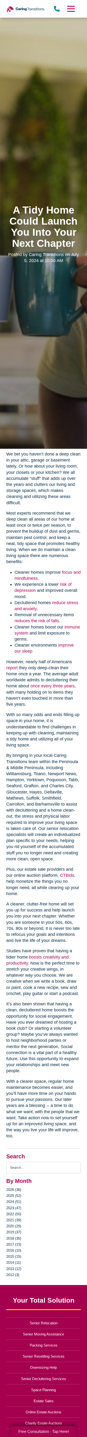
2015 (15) (13, 1256)
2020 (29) (13, 1226)
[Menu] (71, 9)
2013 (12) (13, 1269)
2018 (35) (13, 1238)
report (12, 667)
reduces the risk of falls (36, 620)
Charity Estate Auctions (43, 1423)
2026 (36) (13, 1190)
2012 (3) (12, 1275)
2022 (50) (13, 1214)
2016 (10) (13, 1250)
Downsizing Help (43, 1367)
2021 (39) (13, 1220)
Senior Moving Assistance (43, 1334)
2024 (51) (13, 1202)
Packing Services (44, 1345)
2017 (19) (13, 1244)
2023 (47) (13, 1208)
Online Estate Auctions (43, 1412)
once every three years (52, 686)
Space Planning (43, 1390)
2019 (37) (13, 1232)
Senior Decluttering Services (43, 1379)
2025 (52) (13, 1196)
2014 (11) (13, 1262)
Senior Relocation (44, 1323)
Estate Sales (44, 1401)
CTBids (67, 875)
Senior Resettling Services (44, 1356)
